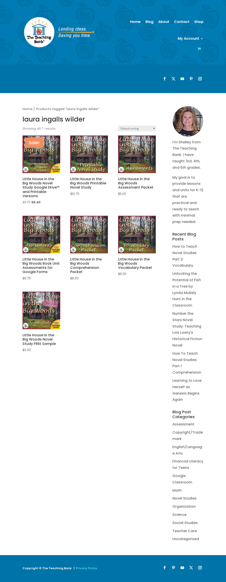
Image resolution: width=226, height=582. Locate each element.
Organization (184, 506)
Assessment (183, 424)
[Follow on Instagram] (199, 78)
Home (135, 21)
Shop (198, 21)
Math (177, 490)
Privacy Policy (86, 568)
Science (179, 514)
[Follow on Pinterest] (191, 78)
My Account (188, 38)
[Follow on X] (173, 78)
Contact (181, 21)
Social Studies (185, 522)
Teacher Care (184, 530)
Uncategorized (185, 538)
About (163, 21)
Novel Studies (184, 498)
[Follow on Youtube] (182, 78)
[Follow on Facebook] (164, 78)
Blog (149, 21)
